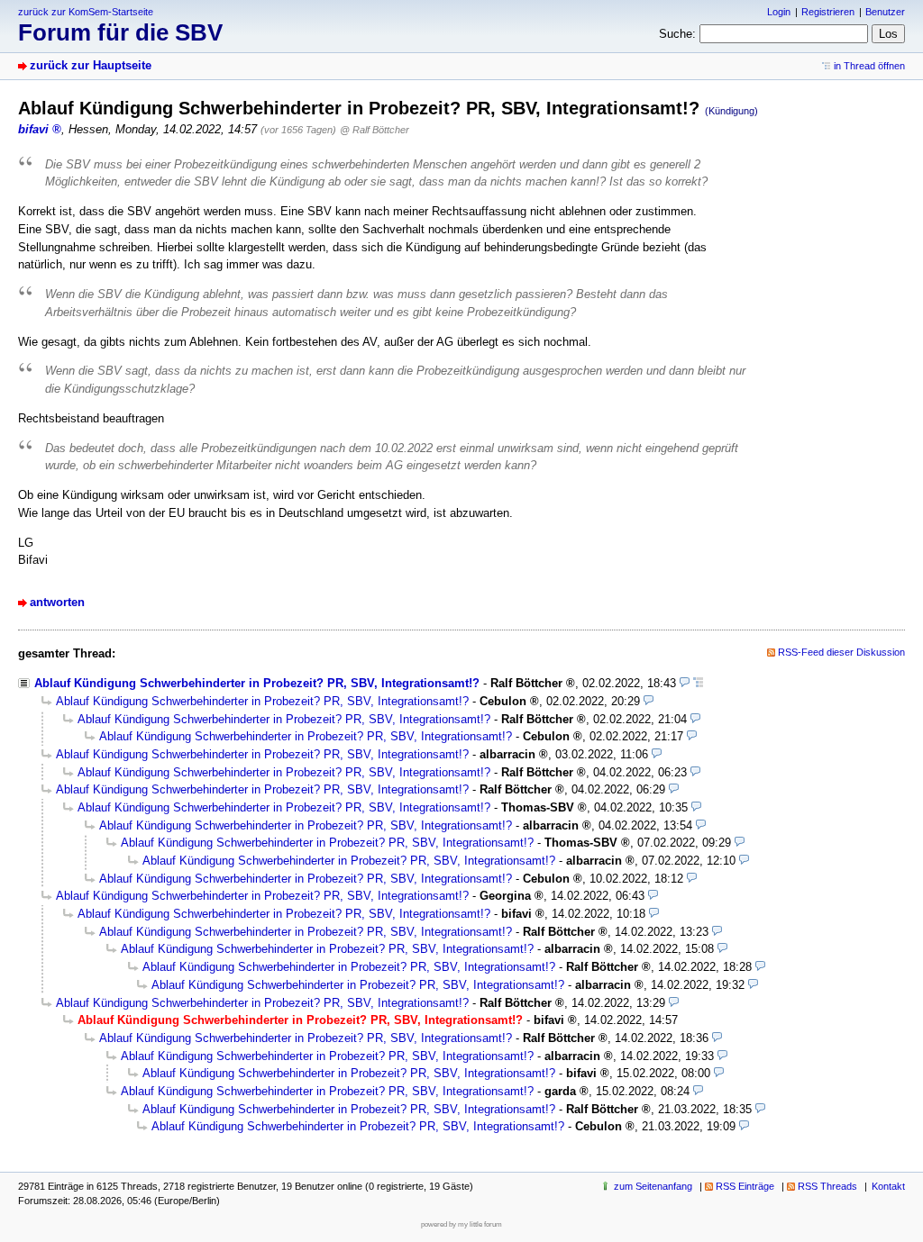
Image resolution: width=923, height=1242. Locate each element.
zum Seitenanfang (653, 1186)
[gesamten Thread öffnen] (698, 683)
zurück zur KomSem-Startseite (85, 11)
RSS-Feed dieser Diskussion (841, 652)
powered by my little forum (461, 1224)
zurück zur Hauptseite (90, 65)
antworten (57, 602)
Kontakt (888, 1186)
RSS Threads (827, 1186)
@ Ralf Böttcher (374, 129)
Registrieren (827, 11)
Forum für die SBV (120, 32)
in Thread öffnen (869, 65)
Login (778, 11)
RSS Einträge (745, 1186)
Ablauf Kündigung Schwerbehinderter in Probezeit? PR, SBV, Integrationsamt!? (257, 683)
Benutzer (885, 11)
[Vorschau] (685, 683)
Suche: (677, 34)
